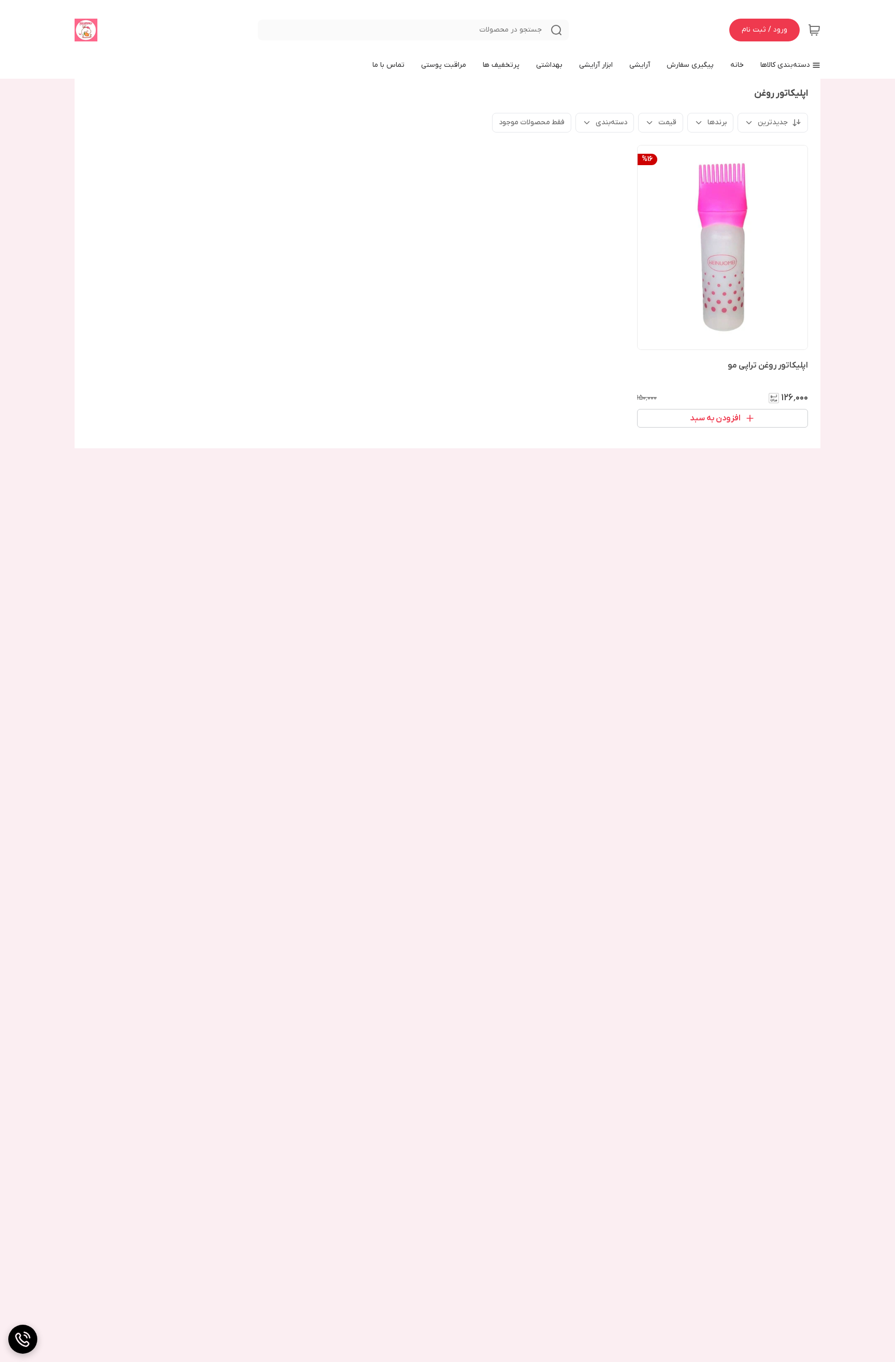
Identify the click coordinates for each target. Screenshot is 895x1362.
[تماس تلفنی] (22, 1339)
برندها (717, 122)
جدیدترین (773, 122)
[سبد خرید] (814, 30)
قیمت (667, 122)
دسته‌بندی (611, 122)
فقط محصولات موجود (532, 122)
